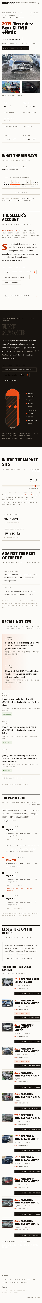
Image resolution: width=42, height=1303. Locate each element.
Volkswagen (14, 1282)
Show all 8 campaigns (13, 778)
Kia (11, 1279)
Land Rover (24, 1282)
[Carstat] (8, 3)
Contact (32, 3)
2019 (20, 15)
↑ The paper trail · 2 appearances (19, 958)
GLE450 (12, 15)
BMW (28, 1279)
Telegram (30, 1297)
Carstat (5, 1287)
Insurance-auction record (14, 13)
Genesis (5, 1282)
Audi (33, 1279)
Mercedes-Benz (19, 1279)
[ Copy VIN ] (21, 192)
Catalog (24, 3)
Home (18, 3)
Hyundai (5, 1279)
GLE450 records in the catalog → (17, 1242)
